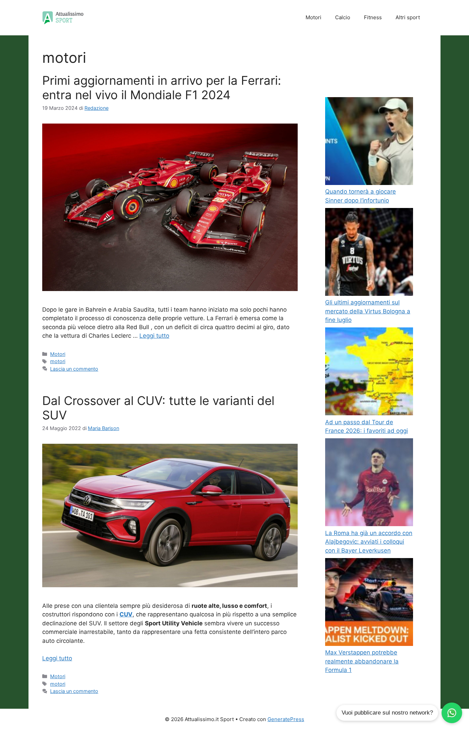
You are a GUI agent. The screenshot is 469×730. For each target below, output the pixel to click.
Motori (313, 17)
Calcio (342, 17)
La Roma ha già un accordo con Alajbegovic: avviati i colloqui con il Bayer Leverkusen (368, 542)
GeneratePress (285, 719)
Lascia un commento (74, 369)
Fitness (373, 17)
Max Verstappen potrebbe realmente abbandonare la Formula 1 (362, 661)
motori (57, 361)
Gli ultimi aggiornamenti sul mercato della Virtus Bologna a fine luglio (367, 311)
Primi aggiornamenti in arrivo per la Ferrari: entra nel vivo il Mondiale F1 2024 (161, 87)
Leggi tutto (154, 335)
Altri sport (408, 17)
